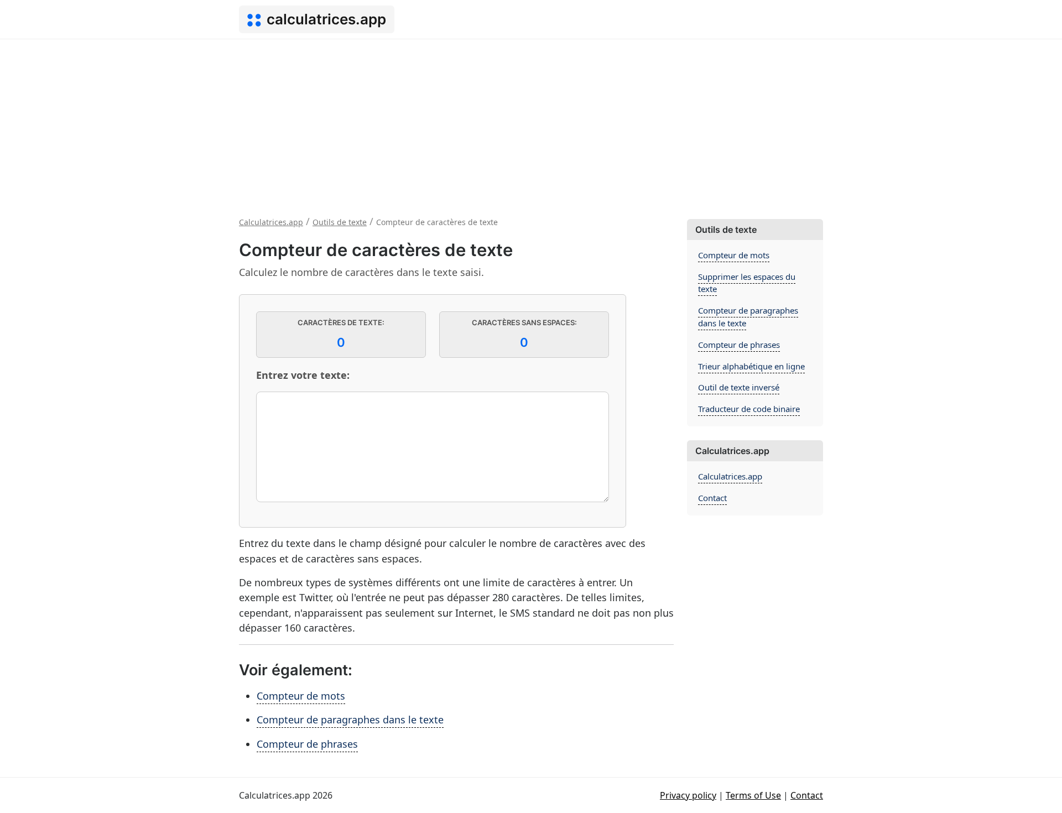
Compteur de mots (301, 695)
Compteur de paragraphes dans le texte (350, 719)
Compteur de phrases (307, 744)
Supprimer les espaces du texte (746, 283)
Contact (712, 497)
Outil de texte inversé (738, 387)
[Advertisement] (531, 122)
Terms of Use (753, 795)
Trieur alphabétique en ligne (751, 366)
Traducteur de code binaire (749, 408)
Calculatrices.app (730, 476)
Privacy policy (688, 795)
